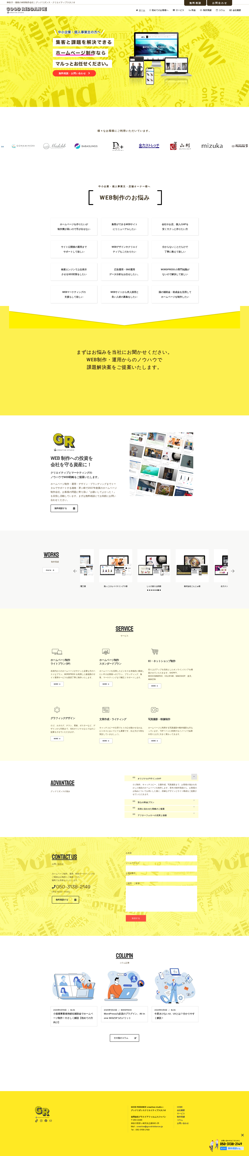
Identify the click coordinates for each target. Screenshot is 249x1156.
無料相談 (195, 2)
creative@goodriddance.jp (150, 1126)
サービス (181, 1113)
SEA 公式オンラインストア (192, 586)
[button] (75, 571)
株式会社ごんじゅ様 (116, 586)
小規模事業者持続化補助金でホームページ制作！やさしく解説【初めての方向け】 (73, 1018)
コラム (180, 1120)
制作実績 (181, 1116)
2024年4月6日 (160, 1010)
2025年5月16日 (60, 1010)
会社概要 (181, 1110)
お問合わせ (219, 2)
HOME (180, 1107)
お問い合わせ (183, 1123)
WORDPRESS (126, 1010)
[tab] (161, 778)
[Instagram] (41, 1120)
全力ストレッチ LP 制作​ (154, 586)
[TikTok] (36, 1120)
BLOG (72, 1010)
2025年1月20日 (110, 1010)
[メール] (50, 1120)
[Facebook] (45, 1120)
